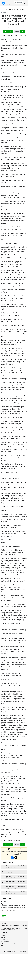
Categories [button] (9, 4)
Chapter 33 (5, 12)
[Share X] (15, 857)
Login (25, 3)
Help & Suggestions (6, 941)
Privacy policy (4, 935)
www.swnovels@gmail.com (13, 943)
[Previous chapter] (5, 31)
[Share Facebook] (12, 857)
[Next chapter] (22, 31)
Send (4, 916)
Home (7, 1)
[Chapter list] (10, 31)
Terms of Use (4, 939)
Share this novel (15, 849)
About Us (3, 937)
